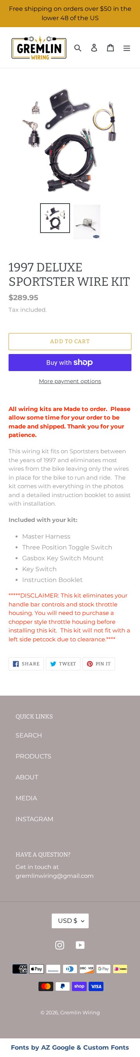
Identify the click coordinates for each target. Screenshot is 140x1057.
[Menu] (127, 47)
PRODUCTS (33, 756)
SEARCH (29, 735)
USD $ (67, 920)
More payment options (70, 381)
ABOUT (27, 777)
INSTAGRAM (34, 819)
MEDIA (26, 798)
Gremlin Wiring (80, 1012)
